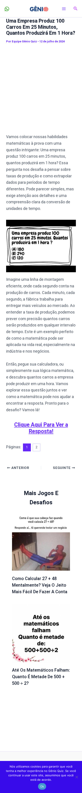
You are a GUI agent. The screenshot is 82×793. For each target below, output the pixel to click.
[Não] (76, 777)
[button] (75, 9)
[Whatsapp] (6, 8)
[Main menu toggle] (64, 9)
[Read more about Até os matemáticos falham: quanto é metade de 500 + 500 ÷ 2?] (41, 633)
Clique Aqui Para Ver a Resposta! (41, 428)
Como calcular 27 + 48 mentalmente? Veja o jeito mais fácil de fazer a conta (39, 585)
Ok (42, 786)
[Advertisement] (41, 89)
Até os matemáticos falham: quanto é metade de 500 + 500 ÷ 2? (41, 676)
